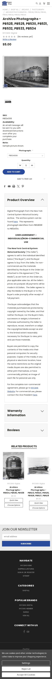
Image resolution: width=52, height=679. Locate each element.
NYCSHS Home (26, 565)
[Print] (13, 186)
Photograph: (26, 150)
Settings (26, 663)
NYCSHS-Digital (26, 605)
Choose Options (13, 505)
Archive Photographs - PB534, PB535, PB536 (13, 490)
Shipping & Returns (26, 569)
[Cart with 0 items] (44, 3)
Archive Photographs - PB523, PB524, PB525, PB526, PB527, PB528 (38, 491)
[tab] (26, 200)
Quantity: (26, 160)
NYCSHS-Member (26, 608)
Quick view (13, 500)
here (15, 221)
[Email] (9, 186)
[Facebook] (4, 186)
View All (26, 615)
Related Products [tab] (24, 446)
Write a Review (9, 39)
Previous (3, 469)
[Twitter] (18, 186)
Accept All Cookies (26, 674)
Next (49, 469)
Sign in (21, 572)
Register (30, 572)
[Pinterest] (22, 186)
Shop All (26, 590)
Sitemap (26, 576)
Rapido (26, 612)
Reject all (26, 668)
